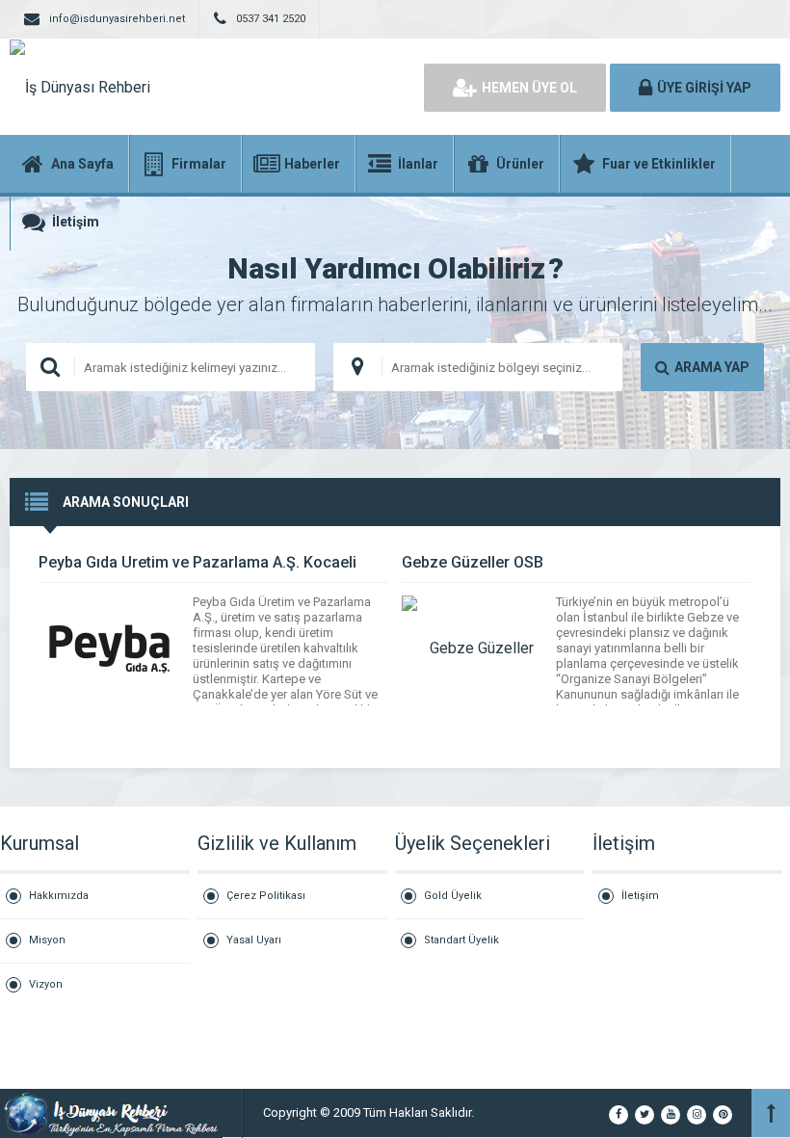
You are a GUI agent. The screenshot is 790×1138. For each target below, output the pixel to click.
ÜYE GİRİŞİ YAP (704, 87)
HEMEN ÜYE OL (529, 87)
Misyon (47, 940)
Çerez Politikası (265, 895)
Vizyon (46, 984)
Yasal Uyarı (253, 940)
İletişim (640, 895)
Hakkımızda (59, 895)
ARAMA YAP (712, 367)
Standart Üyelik (461, 940)
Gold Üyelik (453, 895)
